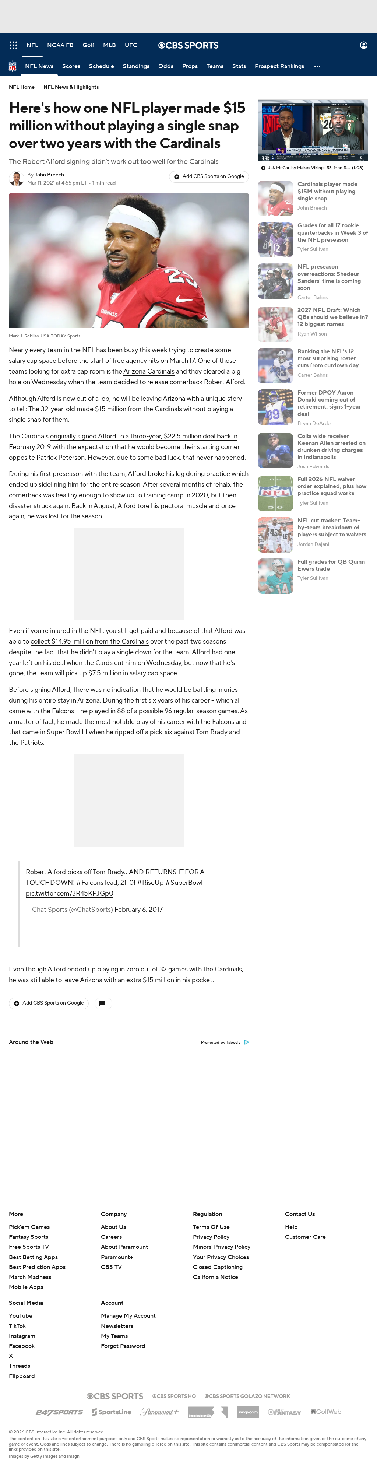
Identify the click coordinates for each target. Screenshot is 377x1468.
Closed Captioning (218, 1260)
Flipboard (22, 1376)
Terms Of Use (211, 1227)
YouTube (20, 1316)
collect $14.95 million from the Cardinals (90, 641)
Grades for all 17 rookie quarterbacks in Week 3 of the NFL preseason (332, 232)
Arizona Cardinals (149, 371)
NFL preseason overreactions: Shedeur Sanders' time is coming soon (329, 277)
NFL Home (22, 87)
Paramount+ (117, 1257)
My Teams (114, 1336)
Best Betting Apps (33, 1257)
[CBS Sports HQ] (174, 1395)
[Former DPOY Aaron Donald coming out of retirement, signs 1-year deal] (275, 407)
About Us (113, 1227)
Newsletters (117, 1326)
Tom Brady (212, 732)
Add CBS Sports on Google (213, 176)
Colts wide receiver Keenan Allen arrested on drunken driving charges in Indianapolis (331, 446)
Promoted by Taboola (221, 1042)
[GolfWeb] (326, 1412)
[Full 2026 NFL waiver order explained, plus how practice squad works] (275, 493)
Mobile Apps (26, 1287)
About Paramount (124, 1247)
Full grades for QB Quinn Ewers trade (331, 565)
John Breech (49, 175)
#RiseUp (150, 883)
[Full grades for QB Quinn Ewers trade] (275, 576)
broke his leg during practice (189, 474)
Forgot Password (123, 1346)
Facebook (22, 1346)
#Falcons (89, 883)
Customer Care (305, 1237)
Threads (19, 1366)
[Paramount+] (159, 1410)
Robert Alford (224, 382)
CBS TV (111, 1267)
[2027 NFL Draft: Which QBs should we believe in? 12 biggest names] (275, 324)
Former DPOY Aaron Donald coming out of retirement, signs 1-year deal (329, 403)
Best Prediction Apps (37, 1267)
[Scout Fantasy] (285, 1411)
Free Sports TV (29, 1247)
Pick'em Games (29, 1227)
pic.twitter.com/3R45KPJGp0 (69, 893)
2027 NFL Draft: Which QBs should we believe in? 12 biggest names (332, 317)
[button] (13, 45)
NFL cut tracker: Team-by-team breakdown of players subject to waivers (331, 527)
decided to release (141, 382)
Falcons (63, 711)
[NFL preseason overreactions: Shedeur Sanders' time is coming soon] (275, 281)
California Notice (215, 1270)
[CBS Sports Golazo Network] (247, 1395)
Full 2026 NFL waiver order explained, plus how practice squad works (331, 486)
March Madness (30, 1277)
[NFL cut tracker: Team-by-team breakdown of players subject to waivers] (275, 535)
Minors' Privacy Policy (221, 1247)
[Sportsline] (111, 1411)
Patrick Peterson (60, 457)
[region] (313, 131)
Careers (111, 1237)
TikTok (17, 1326)
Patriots (31, 743)
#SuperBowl (183, 883)
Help (291, 1227)
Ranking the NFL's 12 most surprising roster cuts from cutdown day (328, 358)
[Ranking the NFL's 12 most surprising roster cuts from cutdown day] (275, 365)
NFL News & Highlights (71, 87)
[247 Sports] (59, 1411)
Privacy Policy (211, 1237)
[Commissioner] (208, 1409)
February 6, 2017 (138, 909)
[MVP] (248, 1409)
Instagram (22, 1336)
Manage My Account (128, 1316)
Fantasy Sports (28, 1237)
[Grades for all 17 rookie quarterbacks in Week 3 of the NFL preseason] (275, 239)
